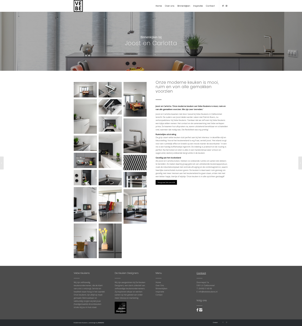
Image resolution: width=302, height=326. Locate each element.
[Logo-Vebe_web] (78, 6)
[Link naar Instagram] (226, 6)
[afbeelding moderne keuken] (86, 90)
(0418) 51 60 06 (205, 288)
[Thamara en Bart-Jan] (2, 163)
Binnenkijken (161, 288)
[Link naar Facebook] (223, 6)
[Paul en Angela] (300, 163)
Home (158, 282)
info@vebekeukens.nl (207, 291)
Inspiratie (160, 291)
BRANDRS (101, 323)
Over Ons (160, 285)
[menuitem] (158, 6)
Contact (159, 294)
